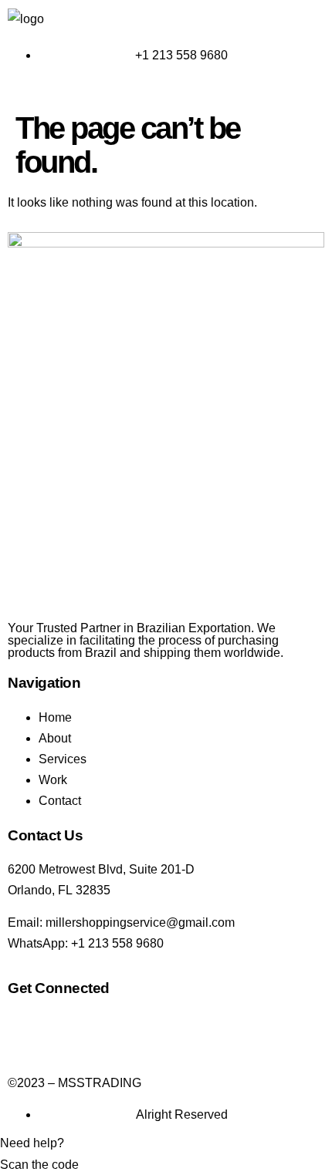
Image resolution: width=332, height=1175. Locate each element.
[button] (166, 89)
